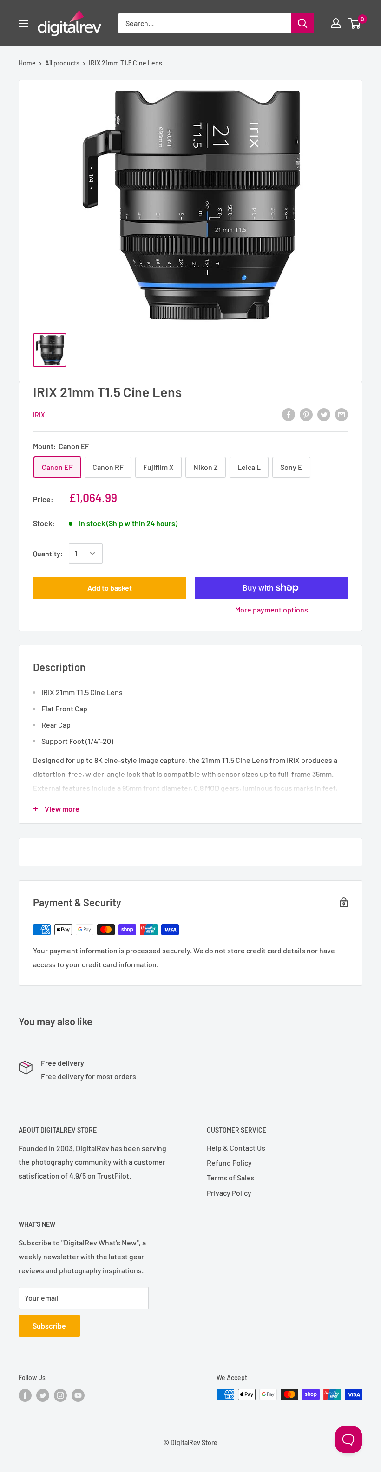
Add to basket (109, 587)
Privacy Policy (229, 1192)
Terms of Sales (231, 1177)
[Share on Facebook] (288, 414)
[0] (355, 23)
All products (62, 63)
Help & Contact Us (236, 1147)
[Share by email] (341, 414)
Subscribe (49, 1325)
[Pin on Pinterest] (306, 414)
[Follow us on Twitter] (42, 1395)
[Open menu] (23, 23)
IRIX (39, 415)
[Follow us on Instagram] (60, 1395)
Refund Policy (229, 1162)
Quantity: (48, 553)
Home (27, 63)
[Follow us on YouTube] (78, 1395)
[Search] (302, 23)
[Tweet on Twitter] (323, 414)
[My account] (336, 23)
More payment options (271, 609)
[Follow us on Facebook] (25, 1395)
